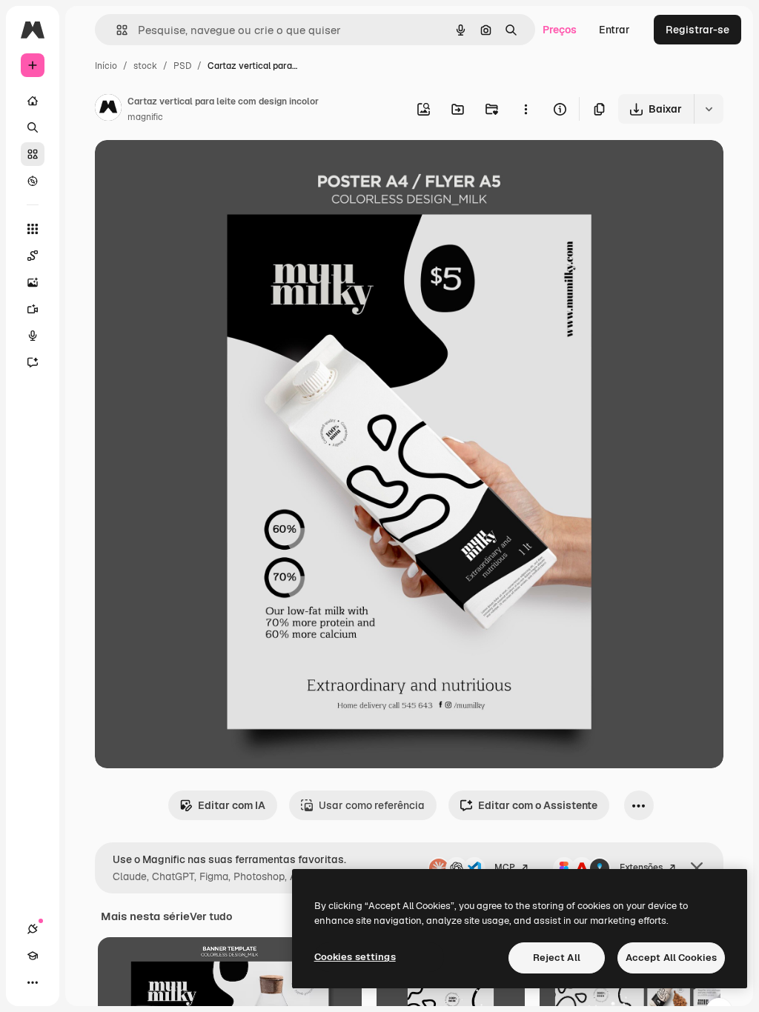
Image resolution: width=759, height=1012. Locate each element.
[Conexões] (32, 929)
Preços (560, 29)
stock (145, 66)
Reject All (556, 957)
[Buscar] (32, 127)
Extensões (641, 867)
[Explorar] (32, 181)
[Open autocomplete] (116, 30)
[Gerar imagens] (32, 282)
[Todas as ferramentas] (32, 229)
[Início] (32, 101)
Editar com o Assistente (537, 805)
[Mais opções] (525, 109)
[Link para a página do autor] (108, 109)
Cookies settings (355, 957)
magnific (145, 117)
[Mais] (32, 982)
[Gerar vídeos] (32, 309)
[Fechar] (697, 868)
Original (190, 169)
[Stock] (32, 154)
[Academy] (32, 956)
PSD (182, 66)
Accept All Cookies (671, 957)
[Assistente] (32, 362)
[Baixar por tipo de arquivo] (708, 109)
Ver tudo (211, 916)
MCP (504, 867)
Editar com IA (231, 805)
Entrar (614, 29)
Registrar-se (697, 29)
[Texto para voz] (32, 335)
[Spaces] (32, 255)
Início (106, 66)
